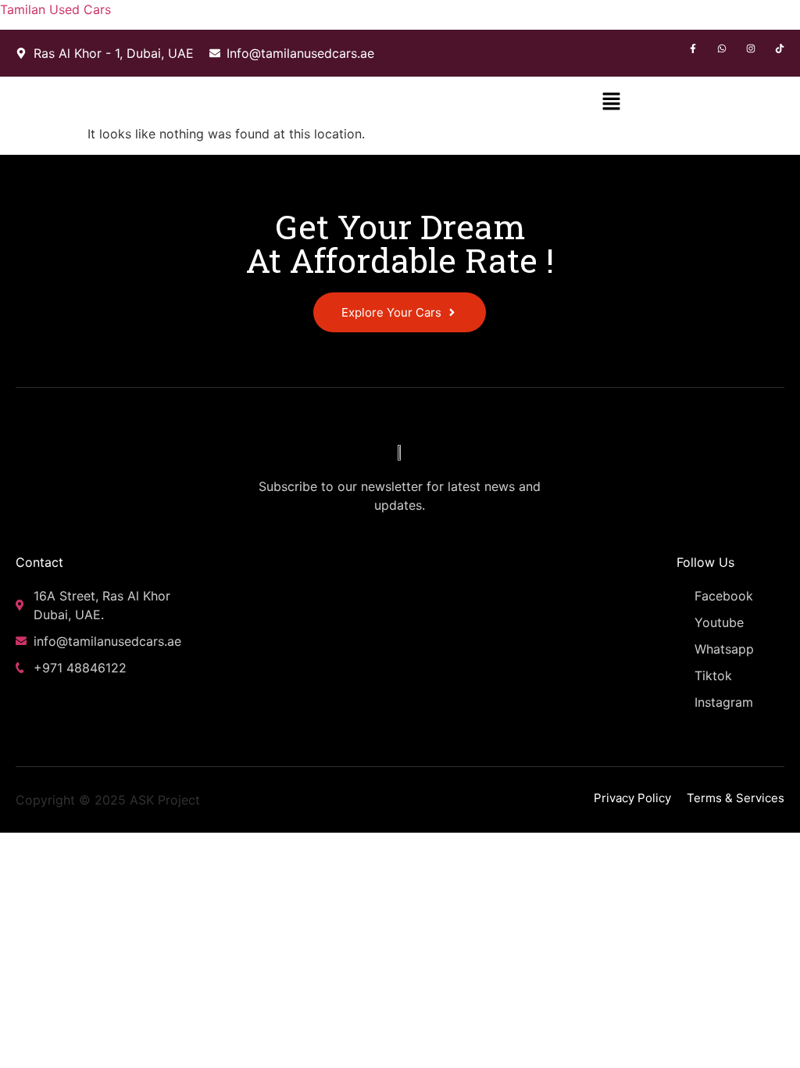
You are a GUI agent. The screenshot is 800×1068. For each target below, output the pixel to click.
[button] (611, 100)
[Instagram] (750, 48)
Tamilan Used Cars (55, 9)
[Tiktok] (779, 48)
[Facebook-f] (693, 48)
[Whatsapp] (722, 48)
